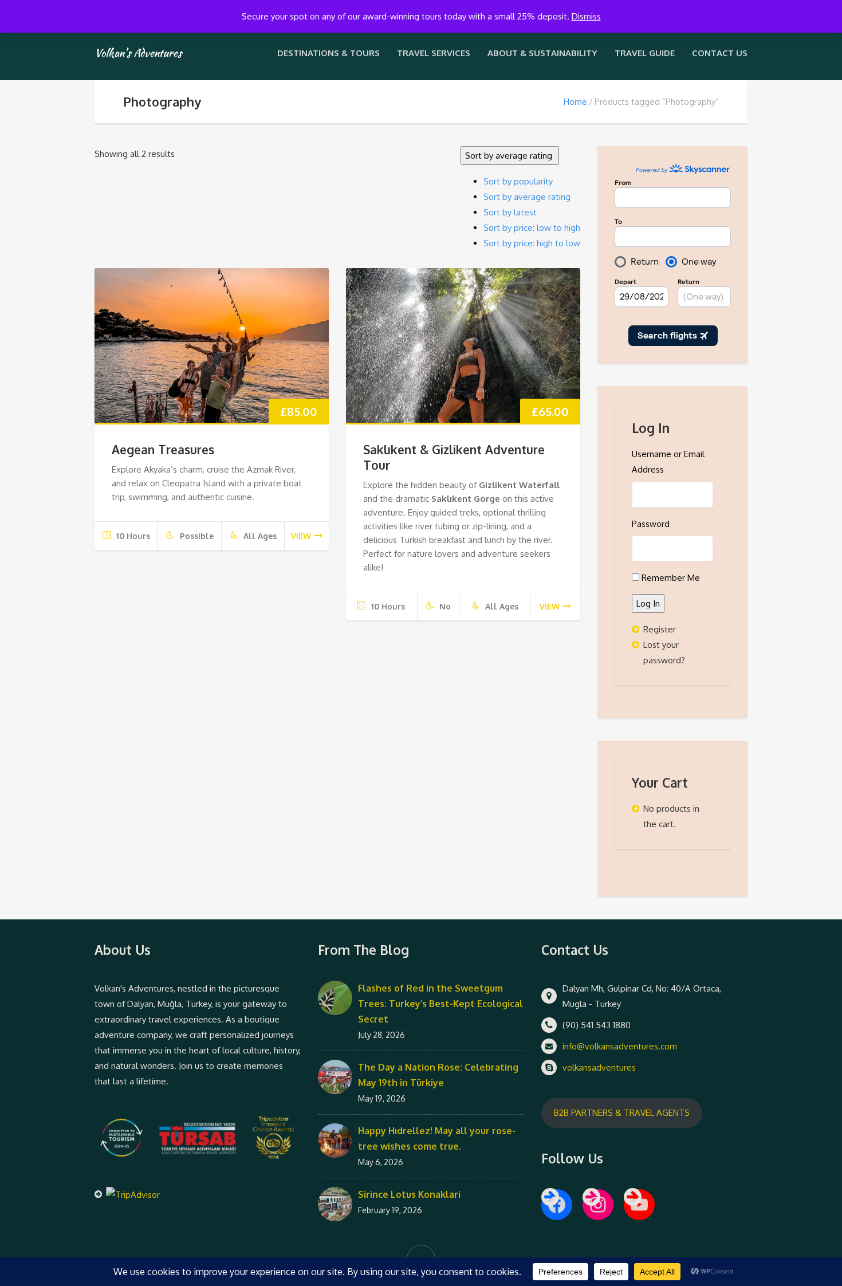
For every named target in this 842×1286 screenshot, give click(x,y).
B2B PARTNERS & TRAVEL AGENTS (622, 1112)
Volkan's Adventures (138, 53)
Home (575, 101)
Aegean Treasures (163, 449)
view (301, 536)
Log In (648, 603)
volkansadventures (599, 1067)
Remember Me (671, 577)
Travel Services (433, 53)
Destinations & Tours (328, 53)
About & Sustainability (542, 53)
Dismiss (586, 16)
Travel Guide (645, 53)
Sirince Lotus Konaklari (409, 1194)
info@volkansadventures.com (619, 1046)
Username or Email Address (668, 462)
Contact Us (719, 53)
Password (651, 523)
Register (659, 629)
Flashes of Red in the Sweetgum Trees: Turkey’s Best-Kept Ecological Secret (440, 1003)
